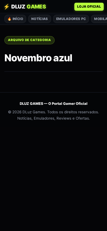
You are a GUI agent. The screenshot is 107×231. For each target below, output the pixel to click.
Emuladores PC (71, 19)
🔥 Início (15, 19)
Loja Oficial (89, 6)
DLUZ (24, 6)
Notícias (39, 19)
